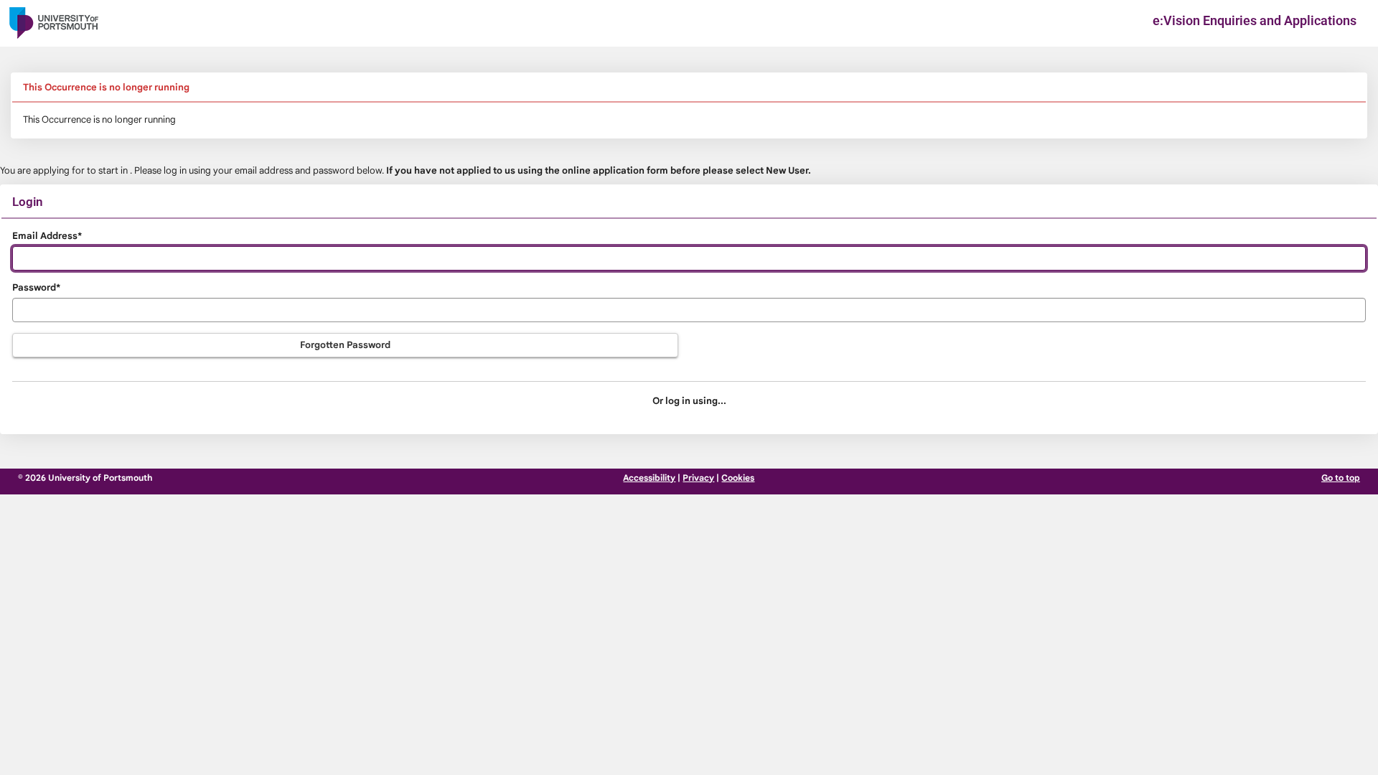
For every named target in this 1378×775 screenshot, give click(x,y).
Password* (36, 287)
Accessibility (649, 477)
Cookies (737, 477)
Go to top (1340, 477)
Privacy (698, 477)
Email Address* (47, 236)
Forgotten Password (345, 345)
